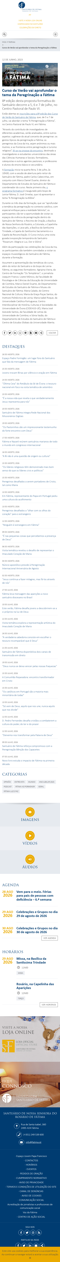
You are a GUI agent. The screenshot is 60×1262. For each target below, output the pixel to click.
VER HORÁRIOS (49, 1004)
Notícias (12, 41)
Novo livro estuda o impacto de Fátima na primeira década (28, 762)
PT (30, 14)
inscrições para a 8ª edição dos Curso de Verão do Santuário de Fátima (30, 115)
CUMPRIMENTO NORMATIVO (31, 1178)
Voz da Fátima (30, 1212)
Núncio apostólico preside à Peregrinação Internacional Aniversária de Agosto (23, 566)
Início (4, 41)
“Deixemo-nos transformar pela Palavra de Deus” (27, 735)
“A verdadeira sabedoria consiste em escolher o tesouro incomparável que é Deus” (26, 638)
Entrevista (19, 781)
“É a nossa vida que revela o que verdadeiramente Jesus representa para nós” (28, 399)
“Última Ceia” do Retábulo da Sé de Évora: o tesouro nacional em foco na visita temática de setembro (29, 385)
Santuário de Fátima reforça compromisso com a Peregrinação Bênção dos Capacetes (27, 747)
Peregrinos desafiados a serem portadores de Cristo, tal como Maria (29, 483)
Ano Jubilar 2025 (46, 781)
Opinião (7, 781)
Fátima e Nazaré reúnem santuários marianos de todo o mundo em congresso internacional (29, 443)
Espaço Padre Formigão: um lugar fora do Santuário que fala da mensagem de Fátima (28, 359)
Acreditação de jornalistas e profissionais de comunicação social (30, 1206)
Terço (21, 998)
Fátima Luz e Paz (11, 791)
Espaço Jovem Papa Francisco (31, 1156)
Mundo (31, 781)
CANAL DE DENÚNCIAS (31, 1191)
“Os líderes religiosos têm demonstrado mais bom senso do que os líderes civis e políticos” (28, 468)
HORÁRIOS (31, 1164)
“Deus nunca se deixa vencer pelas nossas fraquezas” (29, 666)
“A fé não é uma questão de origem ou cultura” (26, 456)
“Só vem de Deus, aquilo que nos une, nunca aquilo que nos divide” (28, 707)
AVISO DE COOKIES (31, 1195)
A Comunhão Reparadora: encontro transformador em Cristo (28, 678)
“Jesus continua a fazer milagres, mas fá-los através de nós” (28, 580)
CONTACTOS (31, 1160)
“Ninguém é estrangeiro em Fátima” (20, 524)
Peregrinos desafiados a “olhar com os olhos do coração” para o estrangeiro (26, 512)
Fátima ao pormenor (25, 786)
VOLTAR (52, 332)
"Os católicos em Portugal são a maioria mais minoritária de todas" (25, 693)
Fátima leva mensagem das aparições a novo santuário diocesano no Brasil (25, 595)
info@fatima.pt (33, 1142)
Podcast (8, 786)
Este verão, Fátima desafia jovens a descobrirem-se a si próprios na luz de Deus (29, 609)
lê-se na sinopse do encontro (28, 150)
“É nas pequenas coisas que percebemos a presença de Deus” (29, 537)
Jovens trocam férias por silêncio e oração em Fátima (29, 372)
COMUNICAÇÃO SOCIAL (31, 1200)
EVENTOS (31, 1169)
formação (9, 169)
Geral (41, 786)
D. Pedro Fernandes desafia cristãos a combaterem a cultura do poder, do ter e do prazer (29, 722)
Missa (20, 972)
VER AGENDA (49, 938)
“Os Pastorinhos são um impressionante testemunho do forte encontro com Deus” (29, 428)
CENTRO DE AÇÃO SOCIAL (31, 1216)
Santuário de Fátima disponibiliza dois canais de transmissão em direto (26, 653)
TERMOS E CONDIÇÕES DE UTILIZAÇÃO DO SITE (31, 1186)
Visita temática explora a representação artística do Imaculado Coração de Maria (28, 624)
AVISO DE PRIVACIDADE (31, 1182)
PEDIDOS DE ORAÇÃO (31, 1173)
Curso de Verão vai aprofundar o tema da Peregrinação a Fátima (29, 47)
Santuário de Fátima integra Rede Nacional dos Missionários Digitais (26, 414)
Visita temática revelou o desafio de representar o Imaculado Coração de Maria (28, 551)
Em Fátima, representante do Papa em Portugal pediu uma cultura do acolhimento (29, 497)
